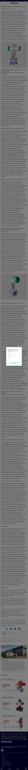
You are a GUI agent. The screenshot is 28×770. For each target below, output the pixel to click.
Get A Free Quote (14, 363)
